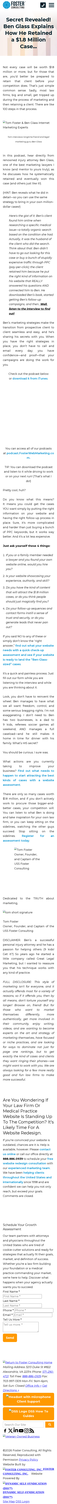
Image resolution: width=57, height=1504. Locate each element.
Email (8, 1315)
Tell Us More (12, 1319)
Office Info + (33, 1385)
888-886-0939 (31, 1376)
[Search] (49, 1425)
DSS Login (23, 1501)
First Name (11, 1291)
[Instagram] (26, 1432)
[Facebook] (5, 1432)
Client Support (28, 1401)
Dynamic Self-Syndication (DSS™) (23, 1495)
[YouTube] (21, 1432)
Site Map (9, 1501)
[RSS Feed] (31, 1432)
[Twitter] (11, 1432)
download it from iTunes (30, 378)
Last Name (11, 1301)
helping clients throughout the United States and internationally (27, 1177)
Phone (8, 1310)
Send (10, 1338)
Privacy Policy (28, 1459)
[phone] (43, 5)
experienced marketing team (29, 1168)
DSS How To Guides (35, 1414)
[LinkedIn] (16, 1432)
